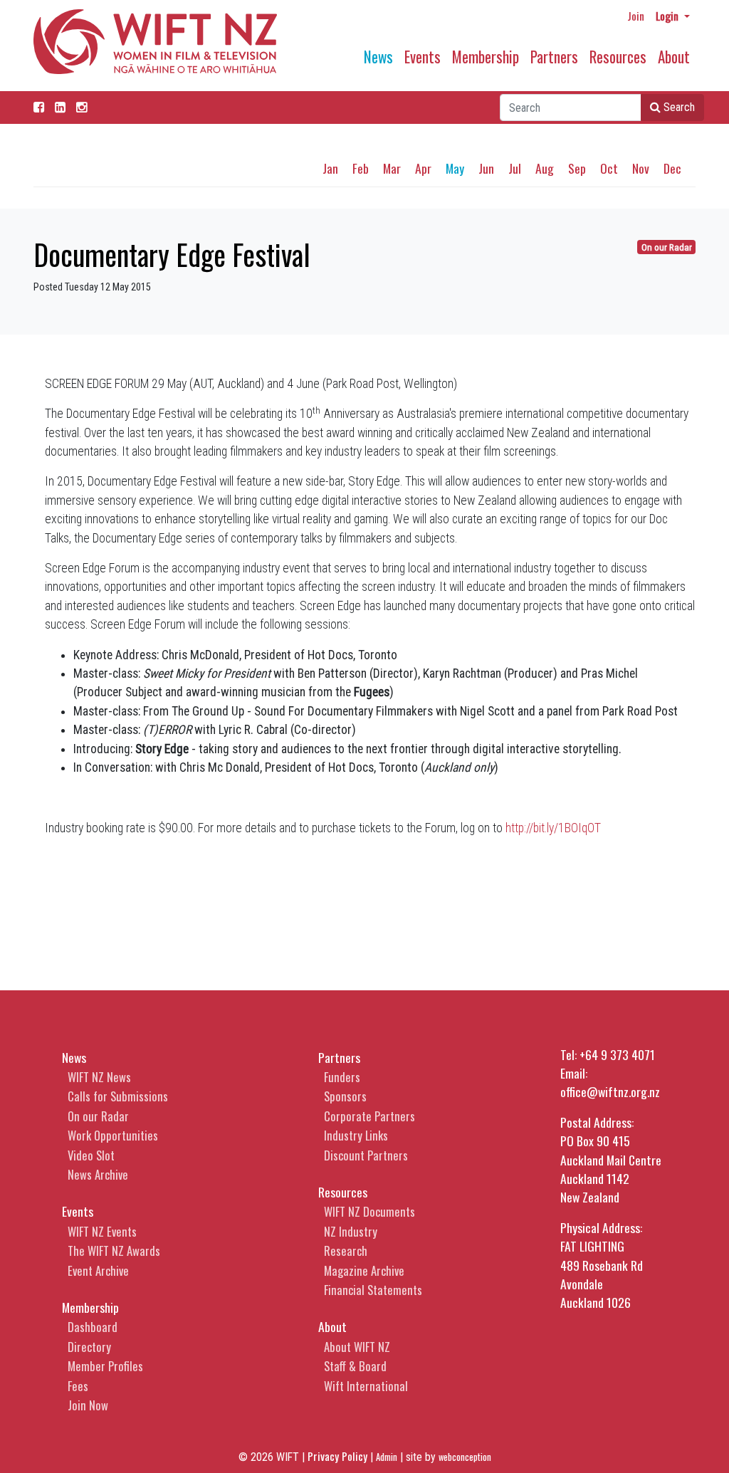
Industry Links (356, 1135)
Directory (89, 1347)
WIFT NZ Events (102, 1231)
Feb (360, 168)
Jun (486, 168)
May (455, 168)
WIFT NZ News (99, 1077)
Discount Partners (366, 1155)
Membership (485, 57)
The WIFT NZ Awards (114, 1250)
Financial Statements (373, 1290)
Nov (640, 168)
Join (635, 15)
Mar (392, 168)
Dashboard (92, 1327)
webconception (465, 1457)
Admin (386, 1457)
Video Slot (91, 1155)
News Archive (98, 1174)
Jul (514, 168)
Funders (342, 1077)
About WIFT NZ (357, 1347)
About (674, 57)
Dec (672, 168)
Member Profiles (105, 1366)
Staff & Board (355, 1366)
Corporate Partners (369, 1116)
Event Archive (98, 1270)
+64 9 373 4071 (617, 1054)
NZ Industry (350, 1231)
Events (422, 57)
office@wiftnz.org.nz (610, 1091)
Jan (330, 168)
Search (678, 107)
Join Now (88, 1405)
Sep (577, 168)
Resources (617, 57)
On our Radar (666, 247)
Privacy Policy (337, 1455)
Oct (609, 168)
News (378, 57)
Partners (554, 57)
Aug (544, 168)
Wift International (366, 1386)
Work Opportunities (113, 1135)
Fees (78, 1386)
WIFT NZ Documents (369, 1211)
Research (345, 1250)
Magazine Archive (364, 1270)
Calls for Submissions (118, 1096)
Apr (423, 168)
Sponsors (345, 1096)
